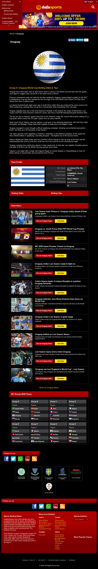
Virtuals (57, 548)
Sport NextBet (59, 541)
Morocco (37, 415)
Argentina (75, 419)
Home (11, 34)
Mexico (36, 431)
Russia (17, 419)
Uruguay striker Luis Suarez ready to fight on (55, 264)
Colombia (75, 438)
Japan (74, 431)
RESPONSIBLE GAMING (57, 560)
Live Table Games (60, 524)
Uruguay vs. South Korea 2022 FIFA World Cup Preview (59, 229)
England (56, 431)
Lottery (57, 547)
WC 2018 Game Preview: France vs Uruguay (54, 246)
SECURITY (42, 560)
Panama (55, 438)
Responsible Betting (11, 14)
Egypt (17, 412)
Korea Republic (39, 441)
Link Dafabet (6, 2)
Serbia (17, 438)
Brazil (17, 431)
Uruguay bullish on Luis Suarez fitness (52, 334)
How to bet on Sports (45, 524)
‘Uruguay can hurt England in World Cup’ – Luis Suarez (59, 369)
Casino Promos (60, 528)
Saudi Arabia (19, 408)
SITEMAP (72, 560)
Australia (56, 415)
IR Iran (36, 419)
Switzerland (19, 434)
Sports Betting (43, 520)
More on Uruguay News (49, 388)
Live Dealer (58, 543)
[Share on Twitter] (80, 41)
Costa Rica (18, 441)
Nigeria (74, 408)
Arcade (57, 545)
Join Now (60, 221)
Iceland (74, 412)
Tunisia (55, 434)
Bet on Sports (43, 522)
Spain (36, 408)
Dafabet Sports (7, 18)
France (55, 412)
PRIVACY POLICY (28, 560)
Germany (37, 434)
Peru (54, 408)
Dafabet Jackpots (8, 5)
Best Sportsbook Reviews (60, 539)
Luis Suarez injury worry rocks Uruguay (53, 352)
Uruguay (18, 415)
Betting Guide (8, 11)
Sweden (36, 438)
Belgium (56, 441)
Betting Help (6, 8)
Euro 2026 (42, 535)
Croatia (74, 415)
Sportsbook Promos (45, 528)
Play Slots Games (60, 522)
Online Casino (59, 520)
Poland (74, 441)
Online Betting (59, 535)
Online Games (59, 536)
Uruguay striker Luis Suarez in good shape (54, 317)
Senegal (74, 434)
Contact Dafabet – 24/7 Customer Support (10, 22)
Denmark (56, 419)
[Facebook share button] (72, 41)
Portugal (37, 412)
